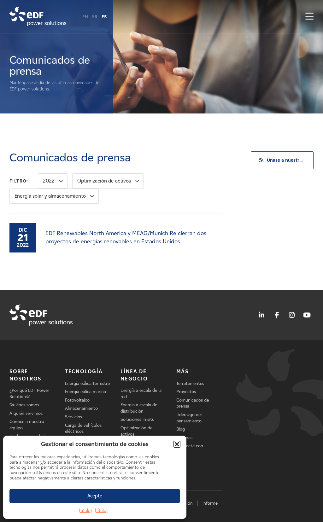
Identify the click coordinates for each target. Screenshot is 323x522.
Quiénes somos (24, 405)
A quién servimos (26, 413)
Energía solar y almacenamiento (50, 196)
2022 (49, 181)
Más (182, 371)
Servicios (73, 417)
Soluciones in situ (137, 419)
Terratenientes (190, 383)
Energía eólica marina (85, 391)
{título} (85, 510)
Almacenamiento (81, 408)
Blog (180, 429)
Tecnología (84, 371)
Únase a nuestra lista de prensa (290, 160)
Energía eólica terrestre (87, 383)
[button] (177, 444)
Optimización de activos (104, 181)
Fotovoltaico (77, 400)
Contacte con (189, 446)
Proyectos (186, 391)
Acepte (94, 496)
